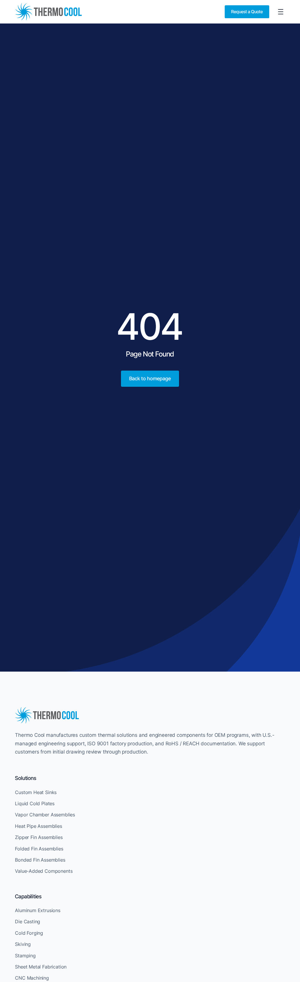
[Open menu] (280, 11)
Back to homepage (150, 378)
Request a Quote (247, 11)
